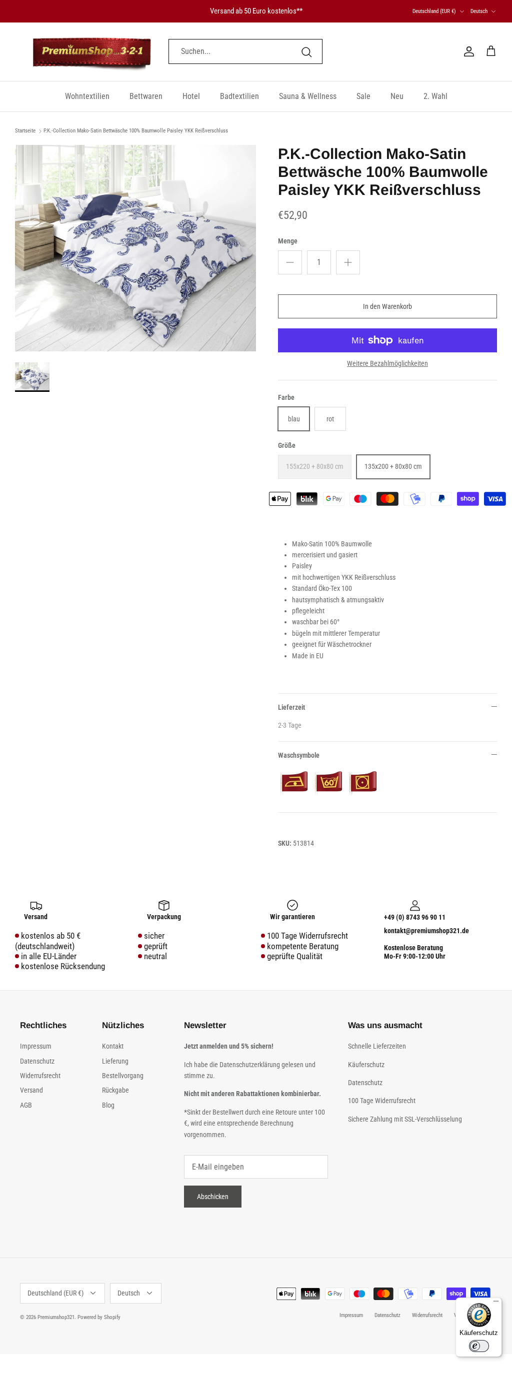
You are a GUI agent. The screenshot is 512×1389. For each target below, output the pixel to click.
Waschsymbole (299, 755)
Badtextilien (239, 96)
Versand (31, 1090)
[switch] (479, 1346)
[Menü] (496, 1304)
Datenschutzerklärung (251, 1065)
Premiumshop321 (56, 1317)
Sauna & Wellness (307, 96)
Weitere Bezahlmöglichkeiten (387, 363)
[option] (135, 248)
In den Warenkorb (387, 306)
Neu (397, 96)
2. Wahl (436, 96)
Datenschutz (37, 1061)
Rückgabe (115, 1090)
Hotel (191, 96)
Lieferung (115, 1061)
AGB (26, 1105)
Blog (108, 1105)
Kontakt (113, 1046)
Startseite (25, 130)
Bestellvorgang (123, 1076)
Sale (363, 96)
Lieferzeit (291, 707)
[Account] (467, 51)
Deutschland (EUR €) (434, 11)
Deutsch (479, 11)
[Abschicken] (306, 51)
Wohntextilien (87, 96)
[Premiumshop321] (91, 51)
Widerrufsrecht (40, 1076)
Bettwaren (146, 96)
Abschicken (212, 1197)
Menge (288, 241)
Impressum (36, 1046)
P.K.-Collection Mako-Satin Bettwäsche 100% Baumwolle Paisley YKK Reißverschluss (136, 130)
